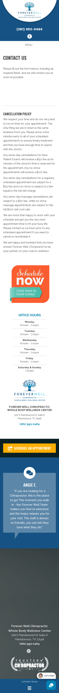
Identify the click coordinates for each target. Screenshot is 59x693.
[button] (29, 448)
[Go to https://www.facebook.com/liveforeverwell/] (29, 37)
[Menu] (29, 688)
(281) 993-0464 (29, 29)
